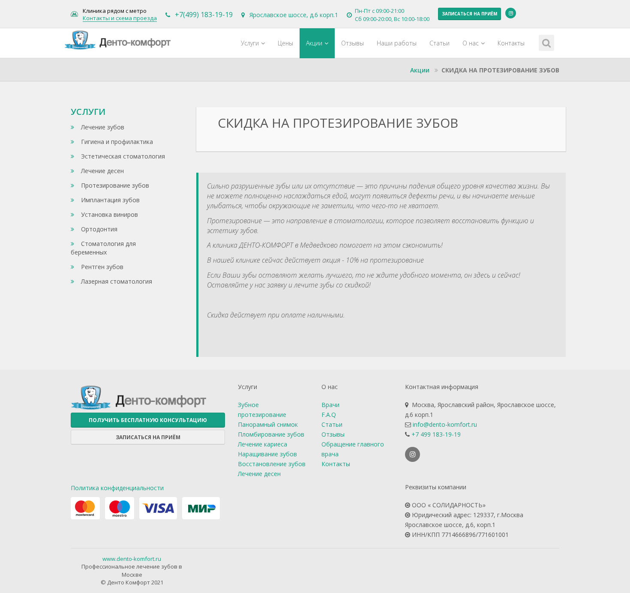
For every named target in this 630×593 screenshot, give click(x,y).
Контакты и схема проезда (120, 18)
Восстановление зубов (272, 464)
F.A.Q (328, 414)
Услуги (250, 43)
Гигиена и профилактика (116, 142)
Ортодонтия (98, 229)
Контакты (511, 43)
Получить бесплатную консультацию (148, 420)
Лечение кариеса (262, 444)
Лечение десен (101, 171)
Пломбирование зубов (271, 434)
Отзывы (352, 43)
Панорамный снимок (268, 424)
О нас (470, 43)
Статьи (439, 43)
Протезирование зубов (114, 185)
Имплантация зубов (109, 200)
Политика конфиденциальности (117, 488)
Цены (285, 43)
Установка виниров (108, 214)
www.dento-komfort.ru (131, 559)
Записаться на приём (469, 14)
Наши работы (397, 43)
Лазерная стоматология (115, 281)
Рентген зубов (101, 267)
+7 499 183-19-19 (436, 434)
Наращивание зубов (267, 454)
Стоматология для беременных (103, 248)
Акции (314, 43)
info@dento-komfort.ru (445, 424)
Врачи (330, 405)
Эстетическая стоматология (122, 156)
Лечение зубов (101, 127)
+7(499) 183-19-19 (204, 14)
